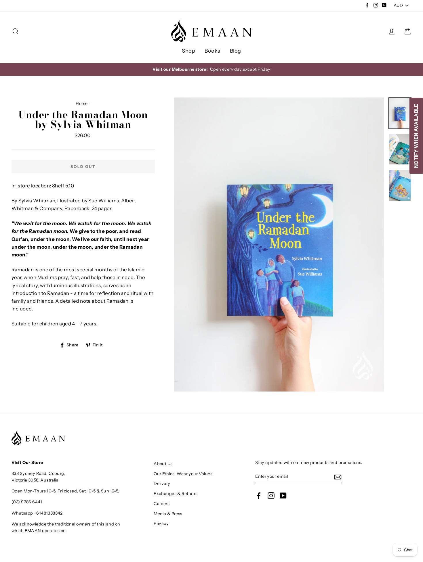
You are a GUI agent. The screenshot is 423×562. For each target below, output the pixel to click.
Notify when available (416, 135)
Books (212, 51)
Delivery (162, 483)
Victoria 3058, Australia (35, 480)
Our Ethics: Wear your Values (183, 473)
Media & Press (168, 513)
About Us (163, 463)
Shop (188, 51)
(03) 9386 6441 (27, 502)
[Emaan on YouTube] (283, 495)
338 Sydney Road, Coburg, (38, 473)
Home (82, 103)
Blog (235, 51)
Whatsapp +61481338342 (37, 513)
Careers (161, 503)
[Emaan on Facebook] (258, 495)
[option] (211, 69)
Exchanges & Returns (175, 493)
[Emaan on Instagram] (271, 495)
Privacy (161, 523)
